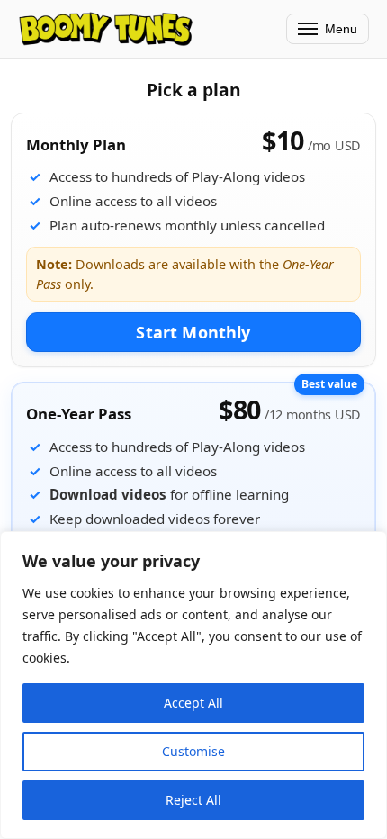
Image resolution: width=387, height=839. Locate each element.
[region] (193, 685)
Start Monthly (193, 332)
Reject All (193, 799)
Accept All (193, 702)
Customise (193, 751)
